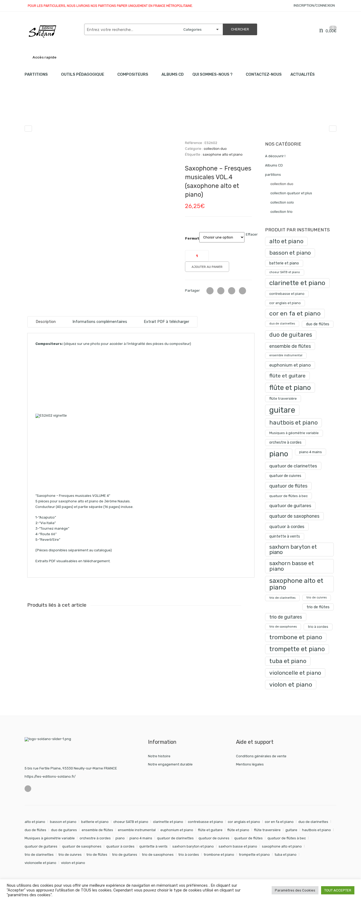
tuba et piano (287, 661)
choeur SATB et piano (284, 272)
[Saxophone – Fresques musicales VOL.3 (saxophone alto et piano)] (28, 128)
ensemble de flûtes (290, 346)
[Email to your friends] (231, 290)
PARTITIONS (36, 74)
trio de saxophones (283, 626)
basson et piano (290, 252)
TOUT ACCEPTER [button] (337, 890)
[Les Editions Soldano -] (52, 31)
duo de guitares (290, 334)
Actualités (302, 74)
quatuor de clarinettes (293, 465)
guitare (282, 410)
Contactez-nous (264, 74)
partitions (52, 111)
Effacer (252, 234)
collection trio (281, 212)
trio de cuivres (317, 597)
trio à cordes (318, 627)
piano (278, 453)
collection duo (79, 111)
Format (192, 238)
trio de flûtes (318, 607)
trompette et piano (297, 649)
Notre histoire (159, 756)
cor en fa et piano (295, 313)
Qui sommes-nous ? (212, 74)
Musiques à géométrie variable (294, 433)
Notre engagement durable (170, 764)
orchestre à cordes (285, 442)
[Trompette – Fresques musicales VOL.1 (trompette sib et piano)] (332, 128)
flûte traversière (283, 398)
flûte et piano (290, 387)
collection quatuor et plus (291, 193)
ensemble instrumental (285, 355)
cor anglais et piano (285, 303)
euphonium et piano (290, 365)
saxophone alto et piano (223, 154)
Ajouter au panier (207, 267)
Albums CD (172, 74)
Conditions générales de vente (261, 756)
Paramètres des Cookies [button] (295, 890)
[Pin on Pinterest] (242, 290)
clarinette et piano (297, 283)
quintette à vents (284, 536)
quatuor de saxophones (294, 516)
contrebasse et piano (286, 294)
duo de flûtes (317, 324)
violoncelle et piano (295, 672)
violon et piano (290, 684)
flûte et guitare (287, 376)
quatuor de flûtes (288, 486)
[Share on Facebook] (220, 290)
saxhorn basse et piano (291, 566)
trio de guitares (285, 617)
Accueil (30, 111)
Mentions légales (250, 764)
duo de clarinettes (282, 323)
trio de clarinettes (282, 598)
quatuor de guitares (290, 505)
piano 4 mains (310, 452)
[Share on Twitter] (210, 290)
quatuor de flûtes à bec (288, 496)
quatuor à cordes (286, 526)
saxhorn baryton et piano (293, 549)
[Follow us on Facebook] (28, 788)
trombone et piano (295, 637)
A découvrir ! (275, 156)
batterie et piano (284, 263)
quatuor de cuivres (285, 476)
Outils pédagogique (82, 74)
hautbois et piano (293, 422)
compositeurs (132, 74)
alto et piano (286, 241)
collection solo (282, 202)
